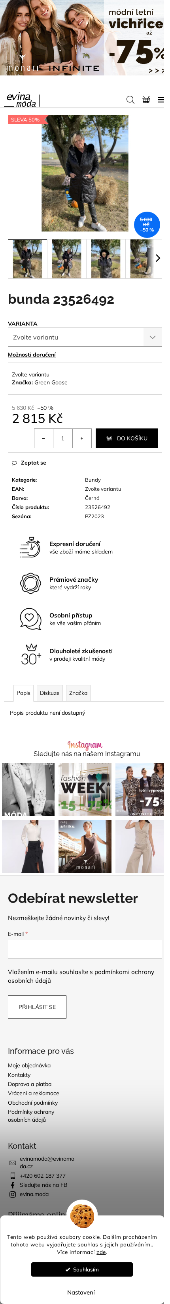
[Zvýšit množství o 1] (81, 438)
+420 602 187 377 (43, 1175)
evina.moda (34, 1194)
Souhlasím (86, 1269)
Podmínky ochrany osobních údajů (31, 1115)
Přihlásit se (37, 1007)
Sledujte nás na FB (44, 1184)
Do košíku (132, 438)
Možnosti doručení (32, 354)
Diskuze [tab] (50, 692)
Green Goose (51, 382)
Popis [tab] (23, 692)
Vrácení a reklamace (33, 1093)
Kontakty (19, 1074)
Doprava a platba (29, 1084)
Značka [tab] (78, 692)
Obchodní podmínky (33, 1102)
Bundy (93, 479)
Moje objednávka (29, 1065)
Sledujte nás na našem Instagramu (87, 753)
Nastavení (81, 1292)
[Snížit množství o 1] (43, 438)
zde (101, 1251)
